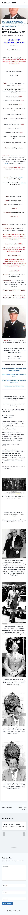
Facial (3, 22)
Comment (6, 866)
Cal (19, 358)
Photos (18, 25)
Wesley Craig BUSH (7, 806)
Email (5, 892)
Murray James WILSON (22, 807)
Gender (8, 23)
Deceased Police (18, 21)
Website (5, 899)
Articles (7, 21)
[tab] (11, 847)
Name (5, 885)
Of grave (13, 25)
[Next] (24, 834)
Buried (12, 21)
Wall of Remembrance (7, 26)
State (22, 25)
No (20, 23)
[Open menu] (25, 3)
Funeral (16, 22)
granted (23, 183)
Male (17, 23)
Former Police (9, 22)
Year (15, 26)
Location (13, 23)
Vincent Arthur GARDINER (12, 824)
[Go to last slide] (4, 834)
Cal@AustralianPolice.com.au (10, 35)
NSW (22, 23)
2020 (3, 21)
